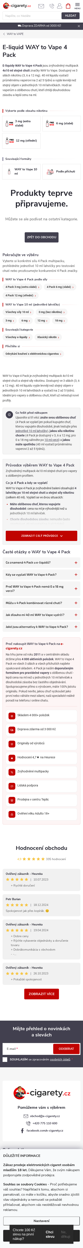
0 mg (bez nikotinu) (50, 312)
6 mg (24, 320)
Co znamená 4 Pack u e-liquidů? (28, 562)
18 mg (58, 320)
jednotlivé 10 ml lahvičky (31, 431)
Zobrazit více (41, 994)
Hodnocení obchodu (41, 848)
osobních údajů (60, 1059)
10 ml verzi (51, 440)
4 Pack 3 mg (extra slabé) (21, 286)
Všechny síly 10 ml (17, 312)
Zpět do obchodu (41, 237)
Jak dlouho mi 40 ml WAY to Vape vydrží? (35, 615)
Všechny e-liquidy (16, 337)
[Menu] (77, 5)
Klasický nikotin (47, 337)
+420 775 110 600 (45, 1123)
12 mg (41, 320)
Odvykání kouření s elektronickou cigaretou (32, 353)
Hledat (70, 16)
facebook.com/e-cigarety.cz (45, 1131)
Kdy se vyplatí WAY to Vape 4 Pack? (31, 574)
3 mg (8, 320)
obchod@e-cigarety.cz (45, 1116)
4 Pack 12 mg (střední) (19, 295)
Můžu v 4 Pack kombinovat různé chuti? (34, 603)
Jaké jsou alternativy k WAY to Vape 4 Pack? (37, 626)
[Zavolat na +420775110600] (51, 6)
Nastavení (41, 1221)
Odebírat (66, 1049)
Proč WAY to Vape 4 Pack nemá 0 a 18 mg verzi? (34, 588)
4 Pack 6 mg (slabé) (59, 286)
